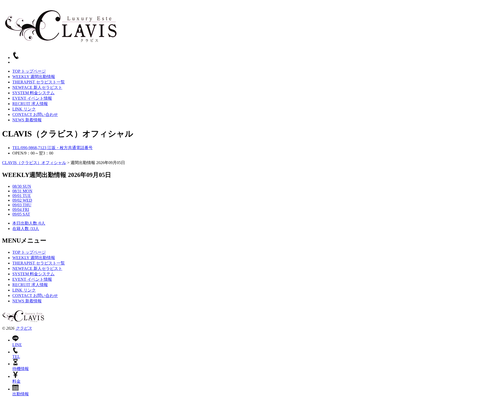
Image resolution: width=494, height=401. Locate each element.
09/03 (21, 205)
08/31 (22, 191)
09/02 (22, 200)
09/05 (21, 214)
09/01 (21, 195)
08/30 (21, 186)
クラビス (23, 328)
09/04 (20, 209)
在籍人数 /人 (25, 228)
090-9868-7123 (52, 148)
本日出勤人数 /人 (28, 223)
